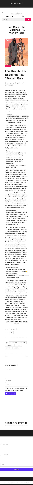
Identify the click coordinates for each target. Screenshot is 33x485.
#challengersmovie (17, 161)
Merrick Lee (26, 482)
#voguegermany (10, 157)
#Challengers (9, 155)
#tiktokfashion (22, 118)
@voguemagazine (11, 210)
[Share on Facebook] (9, 329)
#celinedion (14, 273)
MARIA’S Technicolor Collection (8, 441)
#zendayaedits (9, 159)
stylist (9, 348)
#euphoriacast (9, 163)
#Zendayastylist (22, 120)
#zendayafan (9, 161)
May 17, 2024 (10, 83)
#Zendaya (15, 120)
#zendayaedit (18, 157)
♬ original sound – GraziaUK (14, 122)
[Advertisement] (16, 409)
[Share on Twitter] (12, 329)
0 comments (10, 85)
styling (18, 345)
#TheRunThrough (23, 216)
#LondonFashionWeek (13, 118)
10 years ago (5, 444)
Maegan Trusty (22, 83)
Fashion (23, 342)
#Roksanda (26, 116)
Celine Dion (14, 342)
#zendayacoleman (18, 159)
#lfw (28, 118)
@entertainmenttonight (12, 267)
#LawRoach (9, 120)
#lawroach (8, 273)
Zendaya (16, 348)
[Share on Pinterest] (16, 329)
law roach (10, 345)
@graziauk (9, 114)
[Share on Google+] (14, 329)
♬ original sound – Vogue (13, 224)
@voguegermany (10, 151)
